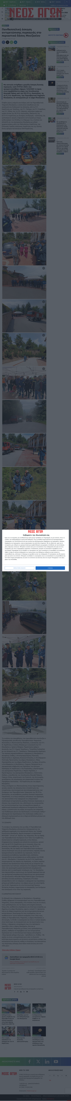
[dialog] (35, 550)
